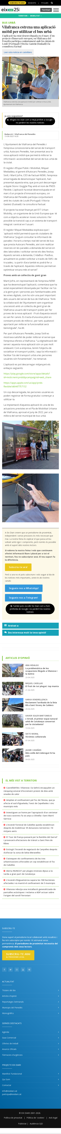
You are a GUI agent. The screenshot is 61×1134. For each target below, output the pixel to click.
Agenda (5, 1032)
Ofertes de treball (10, 1043)
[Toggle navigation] (56, 10)
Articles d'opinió (9, 996)
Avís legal (53, 1117)
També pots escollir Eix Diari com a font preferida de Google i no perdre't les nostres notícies (30, 609)
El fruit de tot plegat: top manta (42, 686)
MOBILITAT (35, 16)
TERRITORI (23, 16)
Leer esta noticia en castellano (18, 52)
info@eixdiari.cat (9, 1091)
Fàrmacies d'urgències (12, 1055)
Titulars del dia (8, 990)
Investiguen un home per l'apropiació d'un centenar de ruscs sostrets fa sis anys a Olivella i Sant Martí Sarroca (30, 815)
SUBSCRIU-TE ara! (17, 3)
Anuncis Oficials (9, 1049)
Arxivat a (13, 625)
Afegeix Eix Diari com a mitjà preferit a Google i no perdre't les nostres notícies (31, 121)
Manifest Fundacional (12, 1073)
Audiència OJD (36, 1123)
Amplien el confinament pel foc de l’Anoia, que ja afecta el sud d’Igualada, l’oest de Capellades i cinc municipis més (29, 803)
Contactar (6, 1085)
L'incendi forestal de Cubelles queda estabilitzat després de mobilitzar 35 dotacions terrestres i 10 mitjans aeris (29, 827)
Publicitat (22, 1123)
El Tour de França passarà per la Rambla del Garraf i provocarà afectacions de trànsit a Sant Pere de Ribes (30, 840)
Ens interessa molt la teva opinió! (27, 632)
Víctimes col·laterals (35, 736)
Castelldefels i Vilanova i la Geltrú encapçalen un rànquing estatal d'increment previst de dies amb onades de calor (29, 790)
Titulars (44, 3)
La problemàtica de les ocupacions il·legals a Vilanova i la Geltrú (41, 671)
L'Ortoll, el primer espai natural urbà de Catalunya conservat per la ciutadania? (41, 721)
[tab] (30, 626)
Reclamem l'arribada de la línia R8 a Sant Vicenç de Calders (41, 704)
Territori (46, 9)
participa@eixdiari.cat (11, 1094)
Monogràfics (8, 1013)
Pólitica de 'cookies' (36, 1117)
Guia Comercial (9, 1037)
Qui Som (6, 1079)
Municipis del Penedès (12, 1007)
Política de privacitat (13, 1117)
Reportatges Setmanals (13, 1001)
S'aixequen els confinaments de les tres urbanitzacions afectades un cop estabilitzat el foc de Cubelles (29, 861)
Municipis (32, 3)
